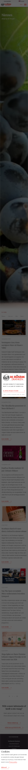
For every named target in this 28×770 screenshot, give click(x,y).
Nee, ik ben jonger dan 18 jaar (14, 394)
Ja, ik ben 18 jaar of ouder (10, 391)
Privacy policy (13, 762)
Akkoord (4, 767)
